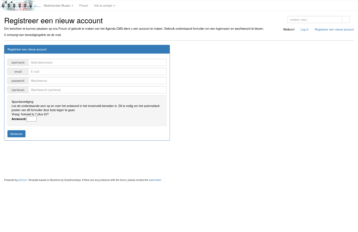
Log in (305, 29)
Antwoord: (19, 119)
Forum (83, 5)
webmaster (155, 180)
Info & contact (103, 5)
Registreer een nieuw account (334, 29)
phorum (22, 180)
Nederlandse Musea (57, 5)
